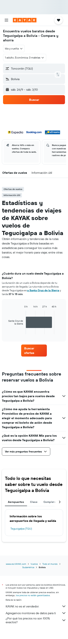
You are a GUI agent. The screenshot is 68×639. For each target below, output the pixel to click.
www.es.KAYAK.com (16, 563)
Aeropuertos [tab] (16, 502)
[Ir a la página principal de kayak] (24, 20)
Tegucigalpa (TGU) (21, 528)
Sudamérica (28, 567)
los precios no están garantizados (33, 595)
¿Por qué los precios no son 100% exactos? (28, 620)
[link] (34, 351)
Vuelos (34, 563)
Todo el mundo (50, 563)
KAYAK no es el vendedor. (22, 606)
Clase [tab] (33, 502)
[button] (6, 20)
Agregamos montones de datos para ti (31, 613)
